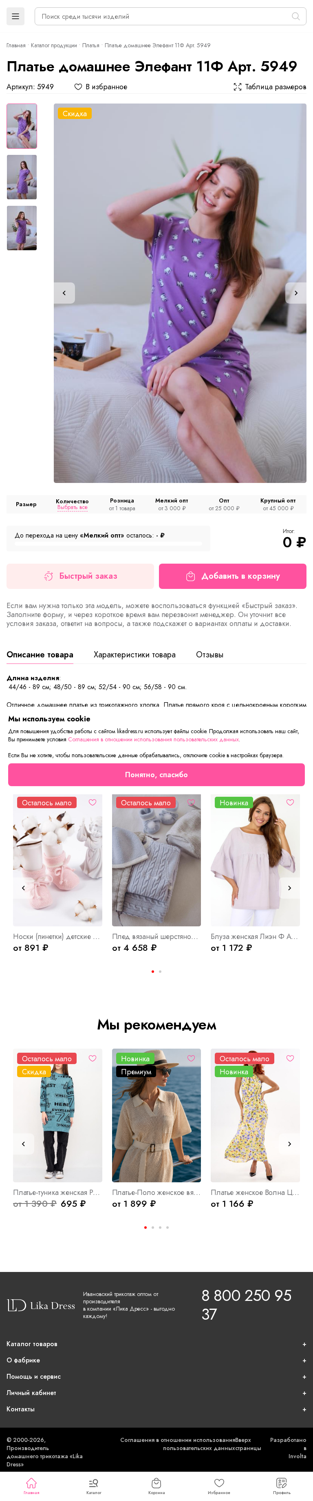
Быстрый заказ (88, 576)
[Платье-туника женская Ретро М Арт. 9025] (57, 1115)
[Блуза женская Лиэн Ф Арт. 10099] (255, 859)
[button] (15, 16)
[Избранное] (92, 802)
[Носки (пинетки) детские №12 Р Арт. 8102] (57, 859)
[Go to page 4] (167, 1227)
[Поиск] (296, 16)
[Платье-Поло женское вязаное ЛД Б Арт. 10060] (156, 1115)
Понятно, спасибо (156, 774)
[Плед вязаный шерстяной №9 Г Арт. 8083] (156, 859)
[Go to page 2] (160, 971)
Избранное (219, 1493)
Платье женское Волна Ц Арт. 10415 (255, 1192)
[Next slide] (295, 293)
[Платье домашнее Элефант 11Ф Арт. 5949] (180, 293)
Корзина (156, 1493)
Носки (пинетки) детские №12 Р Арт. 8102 (57, 936)
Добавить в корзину (240, 576)
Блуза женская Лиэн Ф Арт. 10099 (255, 936)
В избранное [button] (106, 86)
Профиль (282, 1493)
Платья (90, 45)
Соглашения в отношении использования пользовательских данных (177, 1444)
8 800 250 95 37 (246, 1304)
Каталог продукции (54, 45)
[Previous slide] (64, 293)
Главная (31, 1493)
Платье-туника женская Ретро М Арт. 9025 (57, 1192)
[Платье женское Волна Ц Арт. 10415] (255, 1115)
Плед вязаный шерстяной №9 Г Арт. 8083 (156, 936)
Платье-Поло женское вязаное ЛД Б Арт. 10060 (156, 1192)
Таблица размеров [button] (275, 86)
